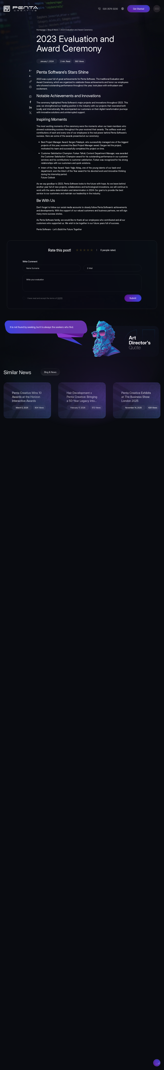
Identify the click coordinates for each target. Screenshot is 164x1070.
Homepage (41, 29)
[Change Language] (122, 8)
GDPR (59, 298)
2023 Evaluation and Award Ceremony (76, 29)
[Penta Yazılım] (20, 9)
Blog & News (53, 29)
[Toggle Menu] (156, 8)
